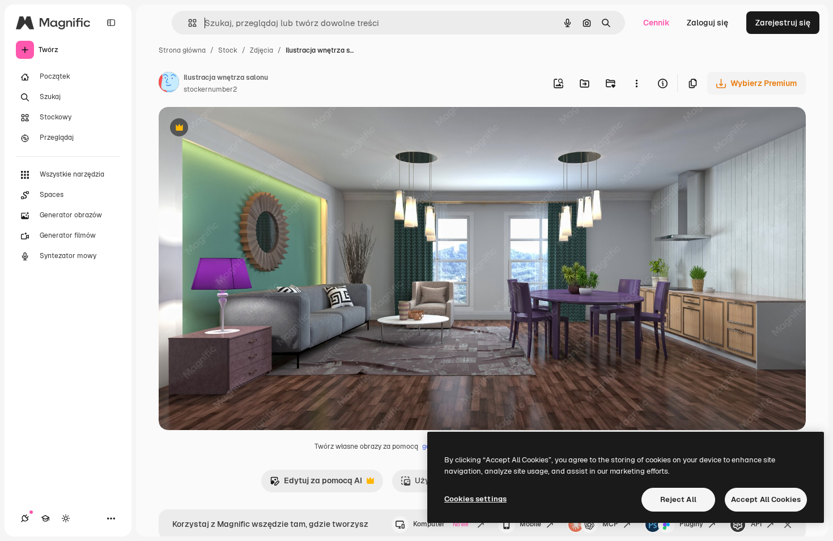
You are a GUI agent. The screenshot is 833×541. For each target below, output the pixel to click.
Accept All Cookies (766, 499)
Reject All (678, 499)
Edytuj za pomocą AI (316, 483)
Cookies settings (475, 499)
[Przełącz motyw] (66, 518)
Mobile (530, 524)
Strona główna (182, 50)
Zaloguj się (707, 23)
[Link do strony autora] (169, 84)
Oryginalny (236, 128)
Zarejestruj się (782, 23)
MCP (610, 524)
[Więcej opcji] (636, 83)
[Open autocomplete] (187, 23)
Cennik (656, 23)
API (756, 524)
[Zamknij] (787, 524)
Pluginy (691, 524)
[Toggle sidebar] (111, 23)
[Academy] (45, 518)
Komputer (441, 524)
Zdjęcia (261, 50)
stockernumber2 (210, 89)
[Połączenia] (25, 518)
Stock (227, 50)
